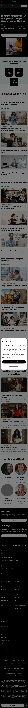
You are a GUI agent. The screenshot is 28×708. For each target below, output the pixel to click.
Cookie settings (13, 366)
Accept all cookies (14, 362)
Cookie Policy (15, 355)
